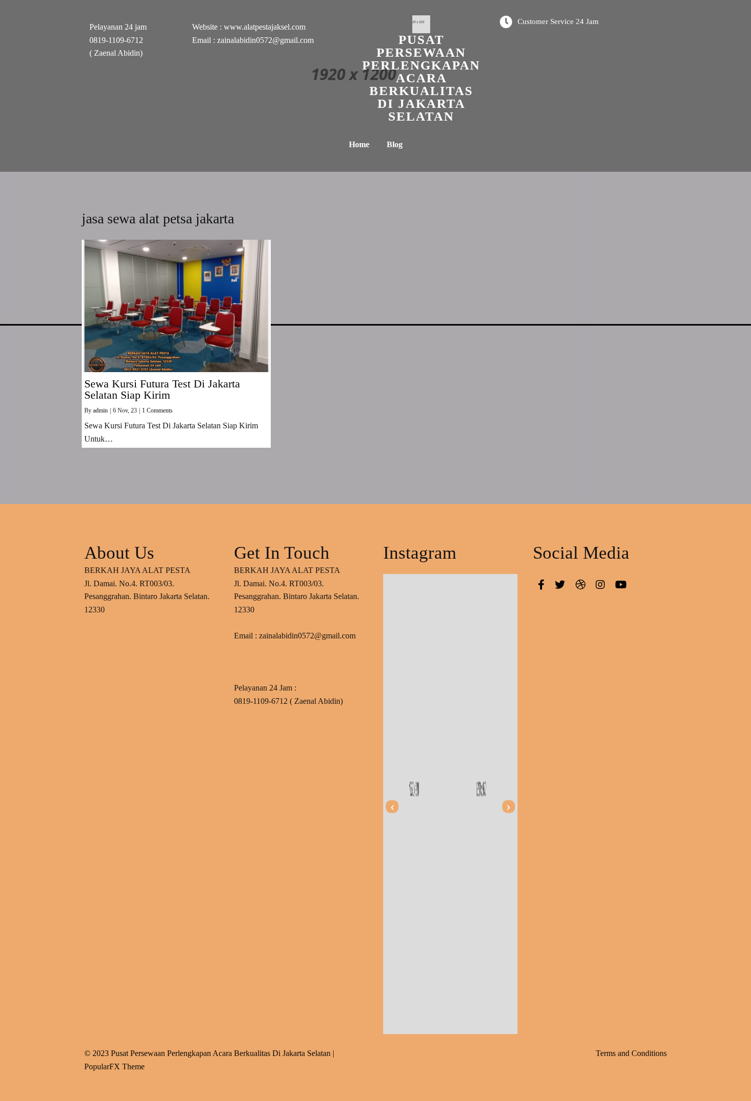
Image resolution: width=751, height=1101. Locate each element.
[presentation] (392, 806)
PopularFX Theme (114, 1066)
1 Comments (157, 410)
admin (100, 410)
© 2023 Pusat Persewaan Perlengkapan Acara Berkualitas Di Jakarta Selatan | (209, 1053)
